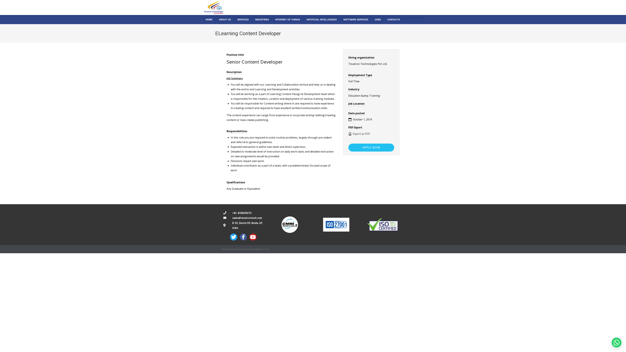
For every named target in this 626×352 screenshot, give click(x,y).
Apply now (371, 147)
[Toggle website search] (407, 19)
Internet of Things (287, 19)
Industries (262, 19)
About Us (225, 19)
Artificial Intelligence (321, 19)
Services (243, 19)
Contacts (393, 19)
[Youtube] (252, 237)
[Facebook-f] (243, 237)
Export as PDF (361, 134)
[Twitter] (233, 237)
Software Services (355, 19)
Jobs (378, 19)
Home (209, 19)
